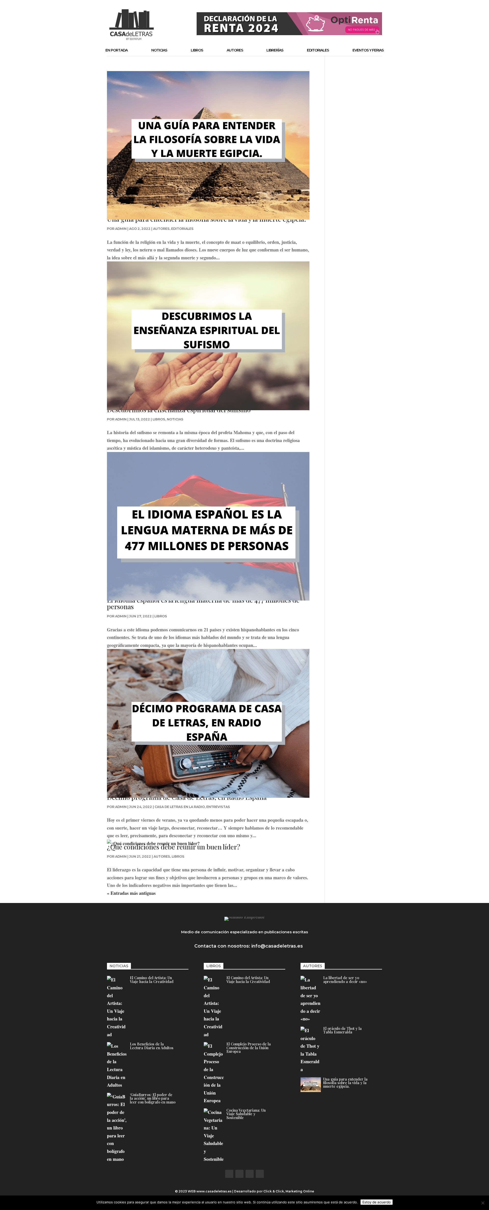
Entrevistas (218, 807)
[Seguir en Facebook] (229, 1174)
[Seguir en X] (239, 1174)
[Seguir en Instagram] (250, 1174)
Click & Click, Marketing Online (288, 1191)
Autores (235, 50)
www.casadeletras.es (214, 1191)
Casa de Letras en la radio (180, 807)
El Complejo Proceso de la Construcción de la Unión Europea (248, 1047)
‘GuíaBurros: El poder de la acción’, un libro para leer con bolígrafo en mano (152, 1098)
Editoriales (318, 50)
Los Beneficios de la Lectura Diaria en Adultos (151, 1045)
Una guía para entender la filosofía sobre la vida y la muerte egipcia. (345, 1082)
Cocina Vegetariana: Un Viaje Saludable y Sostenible (246, 1114)
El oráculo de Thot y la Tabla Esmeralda (342, 1030)
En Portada (116, 50)
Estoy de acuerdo (376, 1202)
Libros (197, 50)
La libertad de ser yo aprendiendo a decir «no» (345, 979)
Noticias (159, 50)
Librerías (274, 50)
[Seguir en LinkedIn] (260, 1174)
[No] (482, 1202)
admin (121, 229)
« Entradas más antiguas (131, 893)
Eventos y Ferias (368, 50)
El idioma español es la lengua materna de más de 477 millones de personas (203, 603)
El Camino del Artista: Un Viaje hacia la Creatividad (151, 979)
